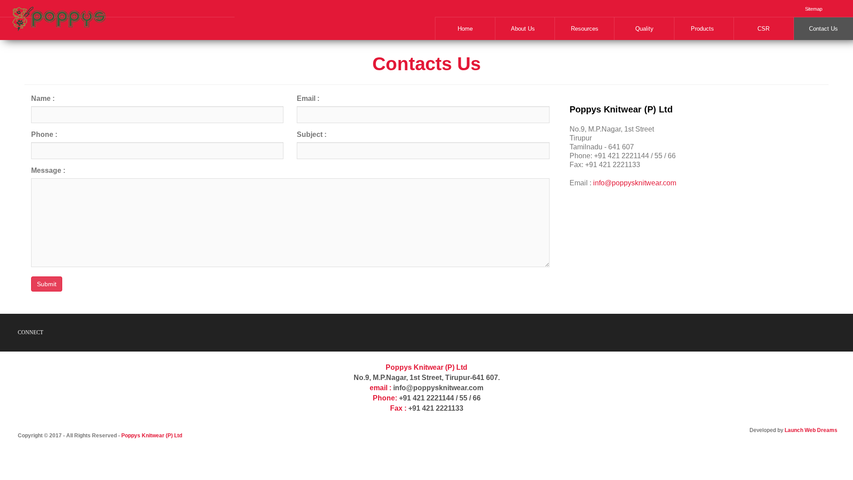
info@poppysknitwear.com (634, 183)
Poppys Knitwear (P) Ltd (151, 435)
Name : (43, 98)
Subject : (312, 134)
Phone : (44, 134)
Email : (308, 98)
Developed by (793, 430)
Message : (48, 170)
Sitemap (813, 9)
